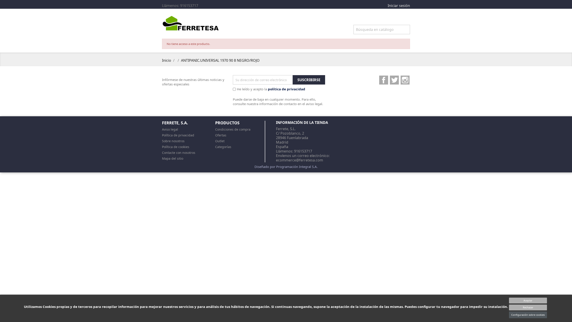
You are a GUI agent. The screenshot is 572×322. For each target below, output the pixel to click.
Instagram (405, 80)
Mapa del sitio (172, 158)
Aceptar (528, 300)
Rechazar (528, 307)
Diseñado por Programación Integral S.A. (286, 166)
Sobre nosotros (173, 141)
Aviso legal (170, 129)
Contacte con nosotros (178, 152)
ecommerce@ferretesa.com (299, 160)
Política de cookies (175, 147)
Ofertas (220, 135)
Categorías (223, 147)
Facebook (383, 80)
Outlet (220, 141)
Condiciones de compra (232, 129)
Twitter (394, 80)
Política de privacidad (178, 135)
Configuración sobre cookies (528, 314)
